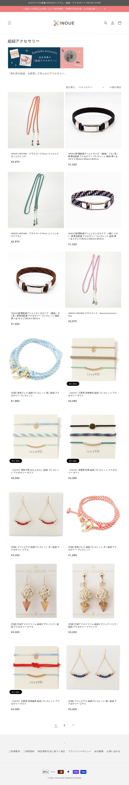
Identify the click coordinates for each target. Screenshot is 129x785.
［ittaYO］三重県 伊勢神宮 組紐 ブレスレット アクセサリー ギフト (92, 394)
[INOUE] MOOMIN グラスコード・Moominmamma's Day (92, 314)
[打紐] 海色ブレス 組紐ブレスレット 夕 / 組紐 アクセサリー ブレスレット (92, 548)
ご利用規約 (29, 751)
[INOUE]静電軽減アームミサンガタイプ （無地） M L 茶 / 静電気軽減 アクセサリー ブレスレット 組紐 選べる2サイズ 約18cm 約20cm (35, 316)
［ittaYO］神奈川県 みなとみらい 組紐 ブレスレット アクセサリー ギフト (35, 471)
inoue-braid (59, 778)
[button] (9, 23)
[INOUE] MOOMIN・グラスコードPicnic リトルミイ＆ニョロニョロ (35, 155)
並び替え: (71, 87)
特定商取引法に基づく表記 (51, 751)
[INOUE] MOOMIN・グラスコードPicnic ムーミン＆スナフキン (35, 234)
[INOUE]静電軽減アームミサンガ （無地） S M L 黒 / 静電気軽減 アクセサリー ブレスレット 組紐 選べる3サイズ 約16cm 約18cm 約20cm (93, 156)
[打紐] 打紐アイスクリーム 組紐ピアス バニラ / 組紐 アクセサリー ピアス (35, 625)
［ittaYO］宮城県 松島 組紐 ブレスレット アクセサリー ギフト (92, 471)
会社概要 (99, 751)
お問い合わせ (114, 751)
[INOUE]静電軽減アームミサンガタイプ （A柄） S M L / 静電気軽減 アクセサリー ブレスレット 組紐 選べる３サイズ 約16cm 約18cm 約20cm (93, 236)
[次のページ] (73, 725)
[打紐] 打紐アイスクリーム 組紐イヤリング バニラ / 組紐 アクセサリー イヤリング (93, 625)
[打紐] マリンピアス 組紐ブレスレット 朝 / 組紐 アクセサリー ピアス (92, 702)
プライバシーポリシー (79, 751)
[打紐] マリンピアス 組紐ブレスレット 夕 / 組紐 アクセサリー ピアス (35, 548)
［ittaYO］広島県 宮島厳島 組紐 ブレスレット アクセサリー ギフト (35, 702)
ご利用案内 (14, 751)
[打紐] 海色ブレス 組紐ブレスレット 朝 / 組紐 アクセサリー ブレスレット (35, 394)
